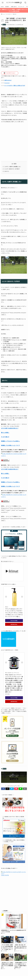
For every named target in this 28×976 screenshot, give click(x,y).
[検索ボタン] (25, 2)
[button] (3, 788)
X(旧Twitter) (7, 80)
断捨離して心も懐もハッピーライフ (10, 445)
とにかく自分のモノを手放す (12, 169)
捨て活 (4, 24)
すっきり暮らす (5, 437)
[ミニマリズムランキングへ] (5, 461)
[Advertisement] (14, 142)
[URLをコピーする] (25, 788)
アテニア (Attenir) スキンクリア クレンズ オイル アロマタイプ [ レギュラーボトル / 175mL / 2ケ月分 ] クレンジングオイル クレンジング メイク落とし (14, 612)
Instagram (7, 83)
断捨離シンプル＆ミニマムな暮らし (10, 441)
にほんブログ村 (5, 875)
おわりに (6, 171)
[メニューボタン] (2, 2)
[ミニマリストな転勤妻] (14, 2)
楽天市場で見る (14, 624)
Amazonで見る (14, 620)
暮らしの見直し (5, 432)
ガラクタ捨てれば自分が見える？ (10, 428)
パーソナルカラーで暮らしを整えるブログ (14, 85)
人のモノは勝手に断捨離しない (12, 166)
